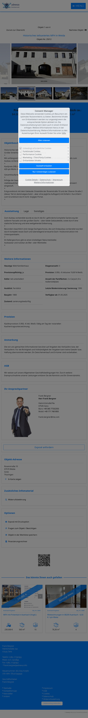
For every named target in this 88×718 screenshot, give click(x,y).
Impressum (58, 179)
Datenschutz (45, 179)
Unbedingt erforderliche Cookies (37, 148)
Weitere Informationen (44, 182)
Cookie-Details (31, 179)
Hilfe (64, 133)
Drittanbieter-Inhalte (32, 160)
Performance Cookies (32, 154)
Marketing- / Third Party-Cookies (37, 157)
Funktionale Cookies (31, 151)
